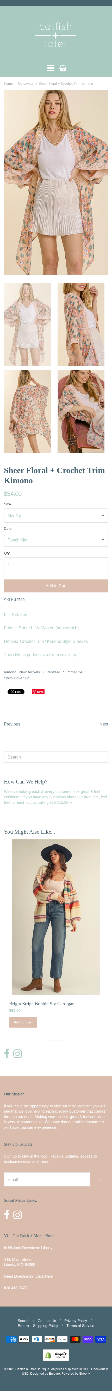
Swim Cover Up (16, 678)
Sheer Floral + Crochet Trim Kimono (66, 84)
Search (23, 1320)
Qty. (7, 553)
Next (103, 724)
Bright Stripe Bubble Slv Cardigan (41, 1003)
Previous (12, 724)
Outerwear (25, 84)
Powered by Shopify (75, 1373)
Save (40, 692)
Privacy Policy (75, 1320)
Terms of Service (80, 1325)
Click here (44, 1276)
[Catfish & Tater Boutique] (56, 54)
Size (7, 504)
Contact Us (47, 1320)
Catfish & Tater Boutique (32, 1369)
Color (8, 529)
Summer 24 (72, 672)
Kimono (10, 672)
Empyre (54, 1373)
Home (8, 84)
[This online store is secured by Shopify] (56, 1359)
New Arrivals (29, 672)
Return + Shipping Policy (38, 1325)
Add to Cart (56, 586)
